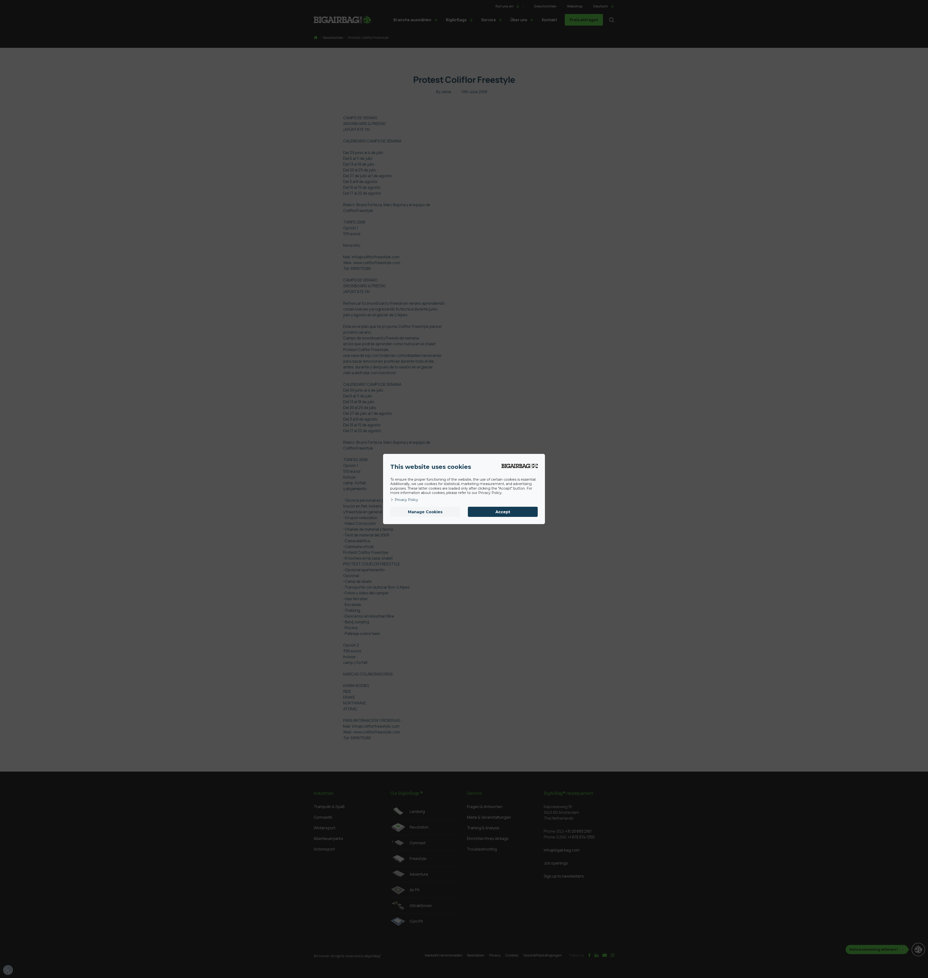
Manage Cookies (425, 512)
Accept (502, 512)
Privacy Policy (406, 500)
